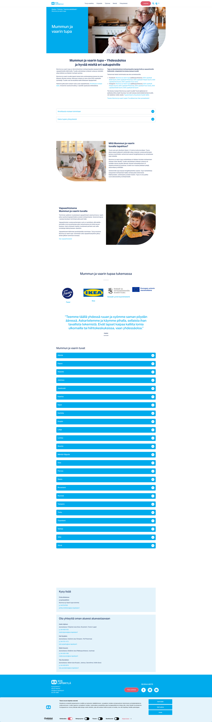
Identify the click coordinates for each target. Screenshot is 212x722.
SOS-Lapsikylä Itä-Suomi (130, 88)
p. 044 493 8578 (64, 665)
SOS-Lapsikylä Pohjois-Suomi (142, 80)
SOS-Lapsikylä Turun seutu (130, 82)
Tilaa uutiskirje (131, 690)
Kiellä (160, 712)
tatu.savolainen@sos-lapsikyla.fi (69, 668)
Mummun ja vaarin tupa (123, 78)
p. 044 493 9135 (64, 629)
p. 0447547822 (63, 605)
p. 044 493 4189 (64, 653)
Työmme (107, 3)
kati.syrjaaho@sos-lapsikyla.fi (68, 644)
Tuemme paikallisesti (70, 9)
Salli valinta (160, 707)
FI (158, 3)
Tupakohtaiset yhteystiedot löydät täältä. (136, 95)
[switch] (87, 718)
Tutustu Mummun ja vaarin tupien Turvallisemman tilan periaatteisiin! (128, 98)
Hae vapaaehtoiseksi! (65, 239)
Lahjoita (145, 3)
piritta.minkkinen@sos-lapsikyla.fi (69, 608)
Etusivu (54, 9)
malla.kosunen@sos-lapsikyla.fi (68, 656)
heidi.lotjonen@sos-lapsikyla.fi (68, 632)
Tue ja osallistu (89, 3)
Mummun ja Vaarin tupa (123, 84)
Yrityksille (99, 3)
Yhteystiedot (123, 3)
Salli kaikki (160, 701)
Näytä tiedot (125, 718)
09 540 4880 (55, 692)
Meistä (115, 3)
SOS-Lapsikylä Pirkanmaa (125, 80)
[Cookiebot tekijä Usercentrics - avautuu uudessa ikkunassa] (48, 719)
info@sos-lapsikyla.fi (57, 690)
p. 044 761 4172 (64, 641)
